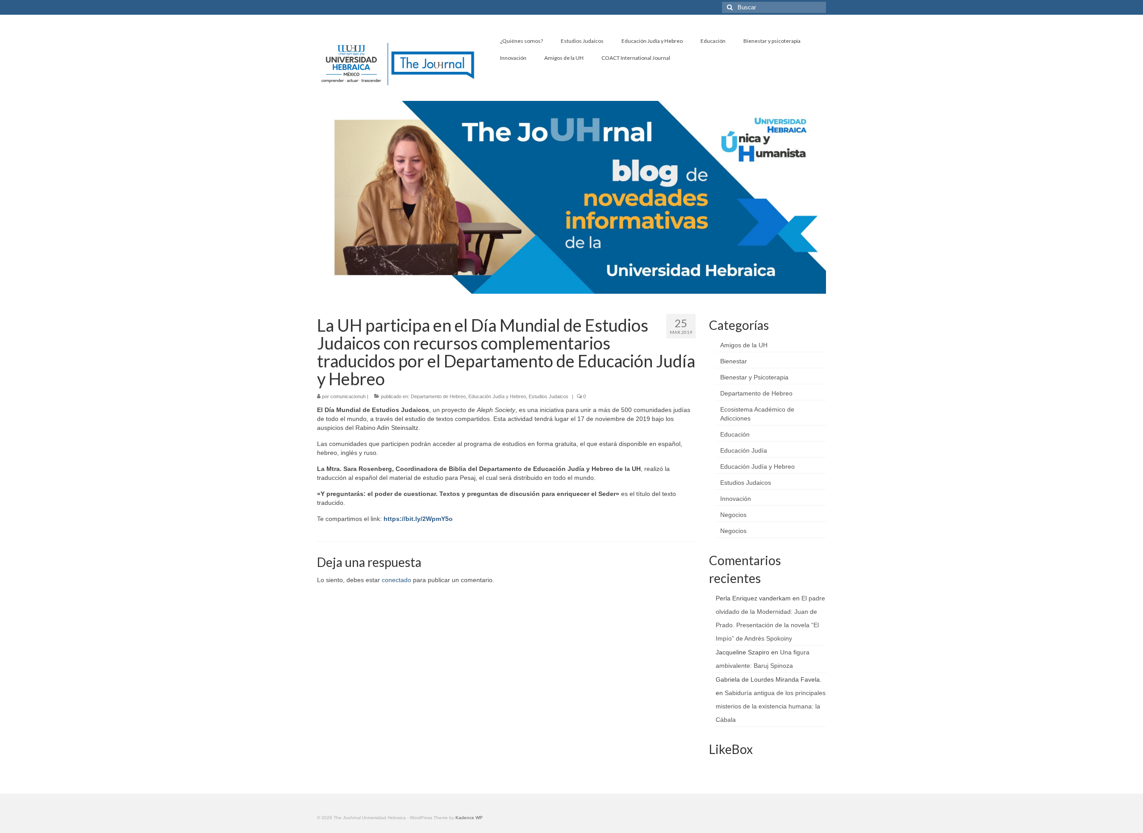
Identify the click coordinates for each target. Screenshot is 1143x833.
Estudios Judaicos (548, 396)
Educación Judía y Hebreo (497, 396)
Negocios (733, 514)
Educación (735, 434)
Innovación (735, 498)
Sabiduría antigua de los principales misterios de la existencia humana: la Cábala (771, 706)
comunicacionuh (348, 396)
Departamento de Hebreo (438, 396)
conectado (396, 579)
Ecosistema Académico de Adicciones (757, 414)
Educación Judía (743, 450)
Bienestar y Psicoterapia (754, 377)
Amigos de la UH (744, 345)
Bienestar (733, 361)
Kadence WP (469, 817)
